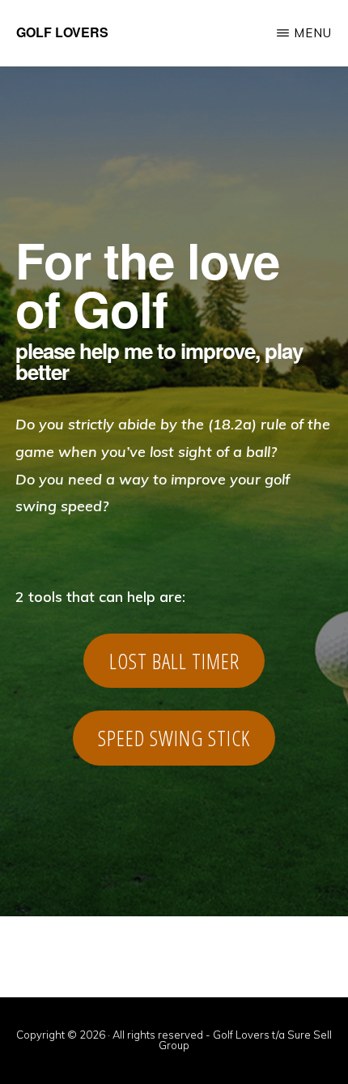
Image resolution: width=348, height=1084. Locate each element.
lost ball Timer (174, 661)
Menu (313, 33)
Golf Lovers (62, 32)
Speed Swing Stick (174, 738)
